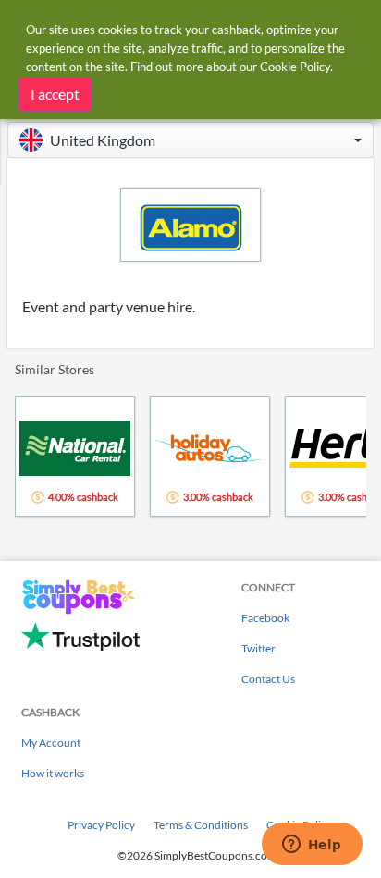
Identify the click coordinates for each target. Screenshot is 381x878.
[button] (190, 140)
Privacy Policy (101, 825)
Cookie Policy (295, 66)
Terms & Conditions (201, 825)
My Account (50, 743)
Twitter (258, 648)
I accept (55, 94)
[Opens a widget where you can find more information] (312, 846)
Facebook (265, 618)
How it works (52, 773)
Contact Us (268, 679)
